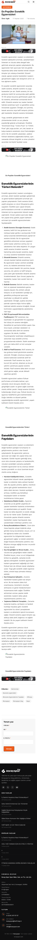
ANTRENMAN (7, 7)
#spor (28, 701)
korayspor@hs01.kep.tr (14, 921)
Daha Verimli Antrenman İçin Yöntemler (15, 804)
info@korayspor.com (13, 926)
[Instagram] (12, 787)
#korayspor (6, 701)
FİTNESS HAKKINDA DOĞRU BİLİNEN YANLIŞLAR (18, 863)
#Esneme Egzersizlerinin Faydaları (13, 697)
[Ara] (28, 2)
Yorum (7, 725)
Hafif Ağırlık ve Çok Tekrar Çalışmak (13, 825)
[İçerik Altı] (18, 679)
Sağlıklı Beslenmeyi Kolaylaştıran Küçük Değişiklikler (14, 811)
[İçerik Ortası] (18, 150)
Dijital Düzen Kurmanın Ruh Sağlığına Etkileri (16, 818)
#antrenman (15, 689)
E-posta (7, 738)
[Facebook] (3, 787)
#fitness (29, 697)
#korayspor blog (18, 701)
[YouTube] (17, 787)
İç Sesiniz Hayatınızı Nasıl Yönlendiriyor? (15, 797)
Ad (5, 729)
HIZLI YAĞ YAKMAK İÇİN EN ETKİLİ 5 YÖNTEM (17, 844)
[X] (8, 787)
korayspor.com (18, 936)
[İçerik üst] (18, 51)
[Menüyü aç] (33, 2)
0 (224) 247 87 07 (12, 915)
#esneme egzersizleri (9, 693)
